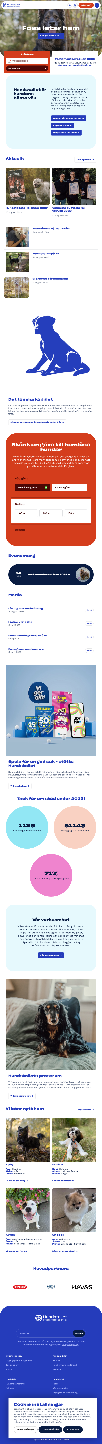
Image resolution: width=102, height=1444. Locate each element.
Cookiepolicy (12, 1365)
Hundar (56, 1360)
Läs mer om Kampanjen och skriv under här (35, 422)
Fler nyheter (84, 160)
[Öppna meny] (97, 5)
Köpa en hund (61, 125)
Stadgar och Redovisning (65, 1393)
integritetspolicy (70, 1345)
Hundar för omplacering (67, 118)
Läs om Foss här (49, 36)
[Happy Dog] (51, 1287)
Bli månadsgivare (27, 488)
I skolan (10, 1388)
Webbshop (58, 1370)
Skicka (79, 1333)
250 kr (46, 513)
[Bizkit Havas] (82, 1287)
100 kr (21, 513)
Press (56, 1384)
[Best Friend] (20, 1287)
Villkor (9, 1370)
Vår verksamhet (49, 955)
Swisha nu (14, 68)
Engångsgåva (62, 488)
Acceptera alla (73, 1429)
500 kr (71, 513)
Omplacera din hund (65, 133)
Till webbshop (18, 786)
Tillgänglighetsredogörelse (19, 1360)
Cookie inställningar (25, 1429)
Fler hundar (84, 1110)
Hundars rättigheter (15, 1384)
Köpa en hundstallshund (65, 1365)
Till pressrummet (20, 1096)
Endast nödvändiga (50, 1429)
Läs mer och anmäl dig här (73, 65)
